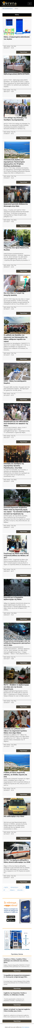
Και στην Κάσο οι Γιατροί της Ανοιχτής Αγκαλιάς (14, 294)
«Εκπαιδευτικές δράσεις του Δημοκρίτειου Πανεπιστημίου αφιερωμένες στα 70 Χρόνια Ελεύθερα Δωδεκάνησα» (14, 163)
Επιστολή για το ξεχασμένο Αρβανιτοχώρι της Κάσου (13, 598)
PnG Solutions (25, 1027)
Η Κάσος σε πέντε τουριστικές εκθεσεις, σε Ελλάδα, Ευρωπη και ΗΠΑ (15, 774)
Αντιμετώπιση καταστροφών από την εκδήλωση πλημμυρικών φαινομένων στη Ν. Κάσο (17, 643)
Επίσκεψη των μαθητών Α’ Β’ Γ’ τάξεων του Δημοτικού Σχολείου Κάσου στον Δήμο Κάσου (15, 731)
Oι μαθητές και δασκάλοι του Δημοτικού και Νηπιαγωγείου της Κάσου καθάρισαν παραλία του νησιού (15, 338)
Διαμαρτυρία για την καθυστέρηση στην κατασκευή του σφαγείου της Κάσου (16, 423)
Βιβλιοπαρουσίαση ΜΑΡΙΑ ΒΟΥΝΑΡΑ (16, 74)
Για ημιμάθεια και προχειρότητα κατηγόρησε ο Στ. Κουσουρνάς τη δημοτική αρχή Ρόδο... (17, 976)
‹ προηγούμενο (14, 887)
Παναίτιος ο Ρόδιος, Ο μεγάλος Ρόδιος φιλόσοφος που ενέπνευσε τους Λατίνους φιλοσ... (16, 960)
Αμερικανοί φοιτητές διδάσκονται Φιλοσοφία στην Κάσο (16, 205)
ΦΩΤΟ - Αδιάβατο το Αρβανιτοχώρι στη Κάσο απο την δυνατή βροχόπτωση (16, 687)
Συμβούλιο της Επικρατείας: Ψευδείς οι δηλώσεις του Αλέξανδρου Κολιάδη (15, 993)
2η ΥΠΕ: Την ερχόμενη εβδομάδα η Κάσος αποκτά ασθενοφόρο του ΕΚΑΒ (17, 861)
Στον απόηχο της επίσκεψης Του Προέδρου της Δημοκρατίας (15, 119)
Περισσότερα (23, 52)
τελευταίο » (20, 890)
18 (24, 887)
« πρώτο (6, 887)
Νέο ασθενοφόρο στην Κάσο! (14, 816)
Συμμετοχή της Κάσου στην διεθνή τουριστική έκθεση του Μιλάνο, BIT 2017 (16, 555)
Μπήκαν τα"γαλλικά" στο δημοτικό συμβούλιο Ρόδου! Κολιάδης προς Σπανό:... (17, 1010)
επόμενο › (12, 890)
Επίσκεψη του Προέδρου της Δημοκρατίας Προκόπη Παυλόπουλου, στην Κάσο (14, 466)
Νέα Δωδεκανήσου (7, 8)
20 (4, 890)
